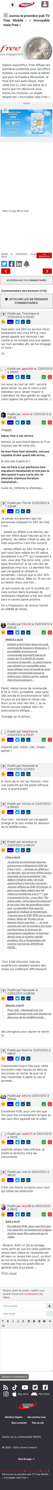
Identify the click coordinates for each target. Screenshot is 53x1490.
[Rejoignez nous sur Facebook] (46, 1387)
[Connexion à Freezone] (44, 4)
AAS (25, 1095)
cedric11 (27, 1133)
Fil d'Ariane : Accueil (13, 1470)
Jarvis (26, 414)
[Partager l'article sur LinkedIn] (20, 265)
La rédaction (44, 255)
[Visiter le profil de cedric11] (3, 1134)
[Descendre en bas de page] (23, 322)
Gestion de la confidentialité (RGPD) (21, 1436)
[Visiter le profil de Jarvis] (3, 415)
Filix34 (27, 624)
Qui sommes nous (37, 1417)
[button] (2, 1321)
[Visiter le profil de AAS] (3, 1096)
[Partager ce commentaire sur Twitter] (17, 322)
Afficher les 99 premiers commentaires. (28, 301)
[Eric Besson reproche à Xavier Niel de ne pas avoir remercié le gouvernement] (6, 271)
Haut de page (25, 1459)
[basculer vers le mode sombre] (12, 5)
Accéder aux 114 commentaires (26, 280)
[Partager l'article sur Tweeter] (5, 265)
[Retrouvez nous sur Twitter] (36, 1387)
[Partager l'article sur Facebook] (12, 265)
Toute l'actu (32, 1470)
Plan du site (38, 1422)
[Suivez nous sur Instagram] (6, 1394)
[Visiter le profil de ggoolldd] (3, 369)
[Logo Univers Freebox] (26, 4)
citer (10, 322)
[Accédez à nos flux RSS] (6, 1387)
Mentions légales (13, 1417)
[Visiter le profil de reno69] (3, 1207)
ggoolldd (28, 368)
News (44, 1470)
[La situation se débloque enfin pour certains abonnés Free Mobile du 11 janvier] (47, 271)
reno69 (27, 1206)
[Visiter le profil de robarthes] (3, 732)
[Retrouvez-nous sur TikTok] (15, 1387)
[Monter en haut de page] (28, 322)
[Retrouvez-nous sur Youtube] (25, 1387)
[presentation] (3, 1321)
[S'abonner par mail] (27, 265)
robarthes (28, 731)
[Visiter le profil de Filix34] (3, 625)
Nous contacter (19, 1422)
